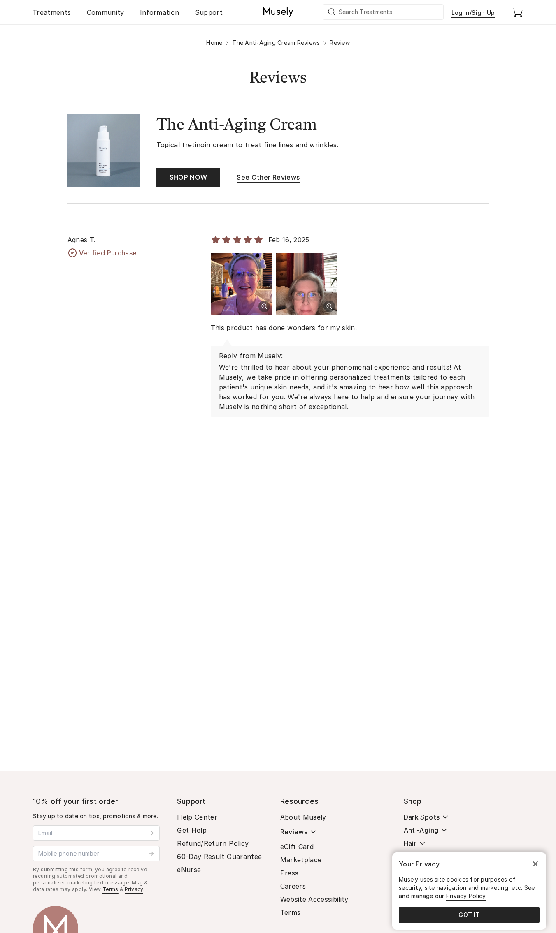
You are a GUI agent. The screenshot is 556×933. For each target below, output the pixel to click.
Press (289, 873)
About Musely (303, 817)
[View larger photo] (264, 306)
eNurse (189, 870)
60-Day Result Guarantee (219, 856)
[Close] (535, 864)
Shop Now (188, 177)
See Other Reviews (268, 177)
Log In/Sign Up (473, 12)
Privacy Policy (466, 895)
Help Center (197, 817)
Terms (110, 889)
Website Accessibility (314, 899)
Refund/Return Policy (213, 843)
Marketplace (301, 860)
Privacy (134, 889)
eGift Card (297, 847)
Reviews (293, 832)
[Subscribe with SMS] (151, 853)
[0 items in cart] (517, 12)
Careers (293, 886)
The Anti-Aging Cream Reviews (276, 42)
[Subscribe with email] (151, 833)
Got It (469, 914)
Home (214, 42)
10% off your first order (76, 801)
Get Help (192, 830)
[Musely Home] (278, 12)
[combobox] (383, 12)
